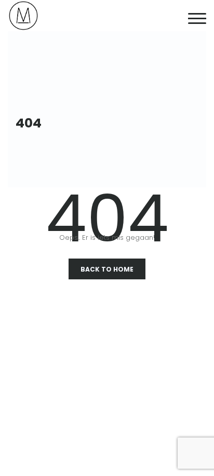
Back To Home (107, 269)
